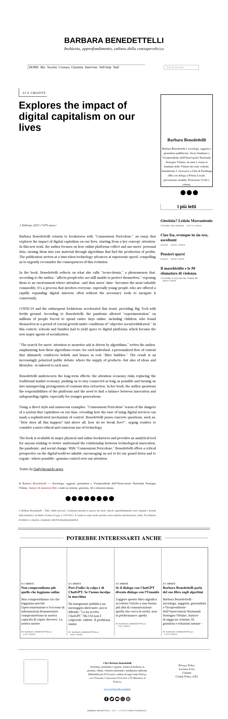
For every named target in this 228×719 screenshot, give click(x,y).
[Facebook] (68, 498)
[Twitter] (80, 498)
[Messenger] (74, 498)
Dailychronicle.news (48, 469)
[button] (197, 67)
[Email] (111, 498)
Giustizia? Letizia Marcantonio (187, 220)
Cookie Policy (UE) (187, 676)
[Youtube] (117, 699)
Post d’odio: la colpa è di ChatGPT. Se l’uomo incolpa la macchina (89, 592)
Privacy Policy (187, 665)
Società (52, 67)
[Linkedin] (92, 498)
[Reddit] (105, 498)
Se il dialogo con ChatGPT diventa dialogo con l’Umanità (137, 590)
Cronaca (64, 67)
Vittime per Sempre (172, 226)
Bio (42, 67)
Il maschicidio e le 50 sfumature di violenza (179, 270)
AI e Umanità (34, 93)
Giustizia (77, 67)
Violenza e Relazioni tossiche (179, 278)
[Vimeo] (128, 699)
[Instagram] (123, 699)
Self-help (105, 67)
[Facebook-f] (106, 699)
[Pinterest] (86, 498)
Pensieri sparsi (173, 254)
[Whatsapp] (99, 498)
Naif (116, 67)
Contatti (186, 672)
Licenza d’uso (187, 669)
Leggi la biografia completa (117, 689)
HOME (34, 67)
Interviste (91, 67)
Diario (164, 245)
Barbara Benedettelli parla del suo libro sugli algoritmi (183, 590)
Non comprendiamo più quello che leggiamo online (40, 590)
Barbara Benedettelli (34, 483)
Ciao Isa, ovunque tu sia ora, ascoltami (184, 237)
